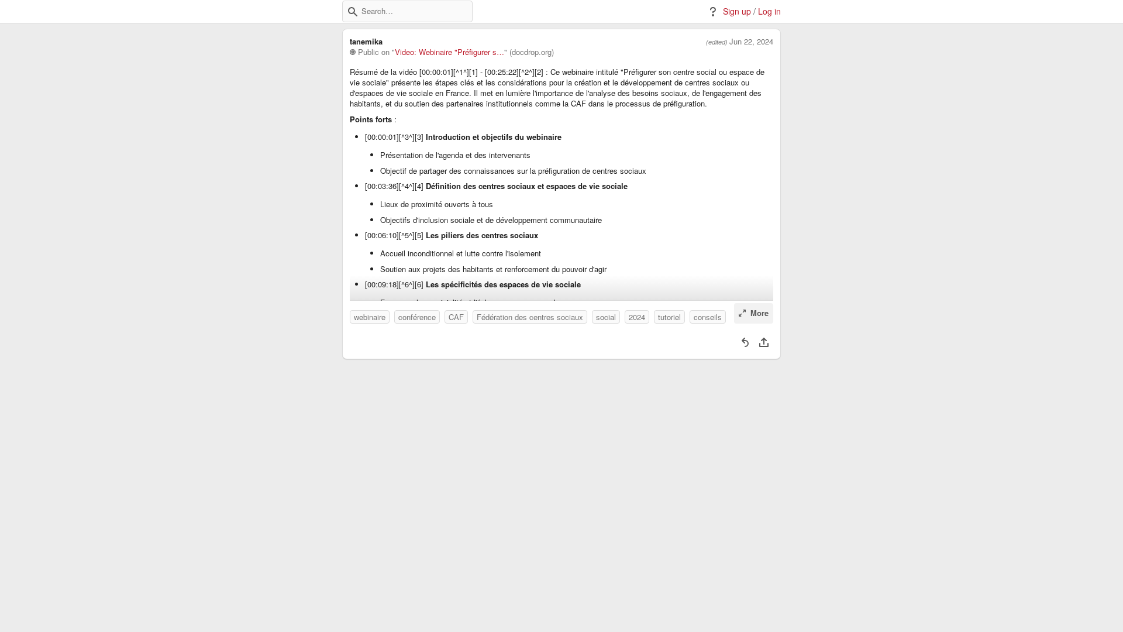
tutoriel (669, 317)
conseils (708, 317)
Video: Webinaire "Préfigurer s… (449, 52)
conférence (417, 317)
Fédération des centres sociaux (530, 317)
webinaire (369, 317)
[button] (352, 11)
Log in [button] (769, 11)
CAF (456, 317)
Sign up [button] (737, 11)
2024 (637, 317)
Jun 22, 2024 (751, 41)
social (606, 317)
